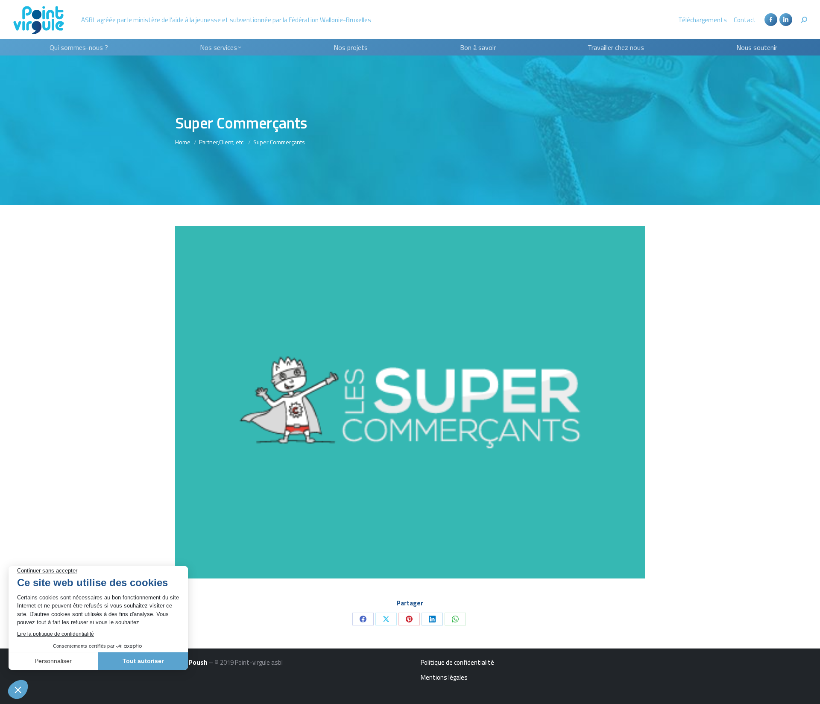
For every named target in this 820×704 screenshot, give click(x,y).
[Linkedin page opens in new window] (785, 19)
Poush (198, 662)
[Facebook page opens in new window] (770, 19)
